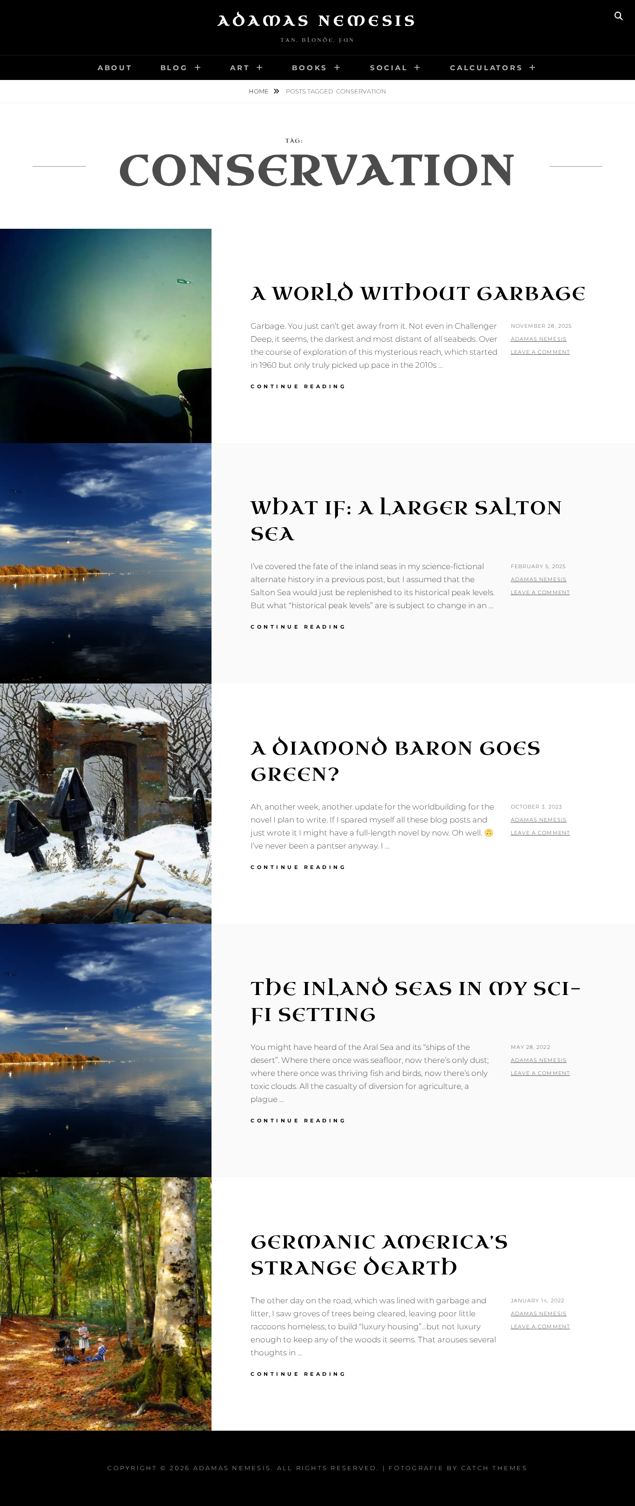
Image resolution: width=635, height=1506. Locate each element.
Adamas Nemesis (317, 21)
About (115, 67)
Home (259, 91)
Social (389, 67)
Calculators (486, 67)
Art (240, 67)
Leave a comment (540, 352)
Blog (174, 67)
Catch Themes (494, 1468)
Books (310, 67)
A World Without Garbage (418, 294)
